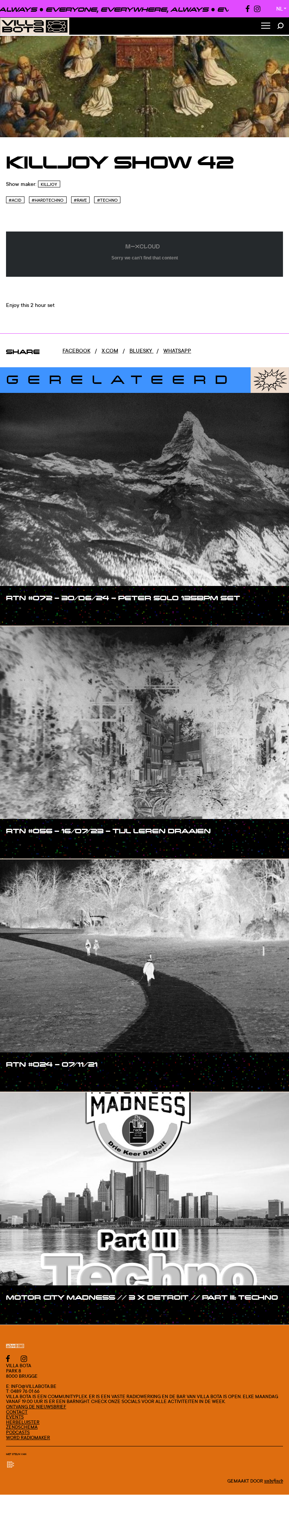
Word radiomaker (28, 1437)
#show (22, 613)
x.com (110, 350)
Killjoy (49, 184)
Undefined (273, 1481)
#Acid (15, 200)
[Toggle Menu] (265, 26)
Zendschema (22, 1427)
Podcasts (18, 1432)
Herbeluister (23, 1422)
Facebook (76, 350)
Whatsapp (177, 350)
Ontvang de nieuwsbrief (36, 1406)
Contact (16, 1412)
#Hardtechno (48, 200)
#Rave (80, 200)
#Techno (107, 200)
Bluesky (141, 350)
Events (15, 1417)
